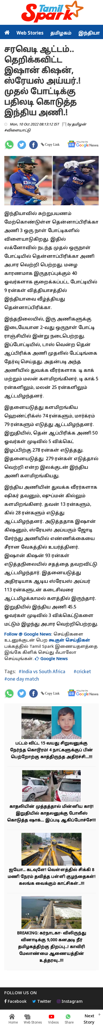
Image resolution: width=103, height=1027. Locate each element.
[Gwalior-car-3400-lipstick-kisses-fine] (51, 786)
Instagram (71, 1001)
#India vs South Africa (42, 671)
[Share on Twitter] (21, 145)
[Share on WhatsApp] (9, 145)
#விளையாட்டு (17, 131)
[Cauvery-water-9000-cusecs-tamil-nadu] (51, 913)
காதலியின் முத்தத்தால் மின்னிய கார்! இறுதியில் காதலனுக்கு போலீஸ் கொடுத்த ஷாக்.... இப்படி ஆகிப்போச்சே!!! (51, 813)
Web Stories (30, 33)
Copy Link (52, 144)
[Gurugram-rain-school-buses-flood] (51, 850)
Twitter (43, 1001)
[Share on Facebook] (33, 145)
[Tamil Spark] (51, 12)
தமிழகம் (61, 33)
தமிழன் (79, 125)
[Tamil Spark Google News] (83, 144)
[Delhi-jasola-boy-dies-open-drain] (51, 723)
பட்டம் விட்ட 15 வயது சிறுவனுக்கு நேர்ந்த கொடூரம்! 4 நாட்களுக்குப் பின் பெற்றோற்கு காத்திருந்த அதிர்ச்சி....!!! (51, 750)
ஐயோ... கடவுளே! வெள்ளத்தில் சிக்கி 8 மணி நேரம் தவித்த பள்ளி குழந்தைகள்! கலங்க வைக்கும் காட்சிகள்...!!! (52, 877)
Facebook (17, 1001)
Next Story (89, 1019)
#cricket (81, 671)
